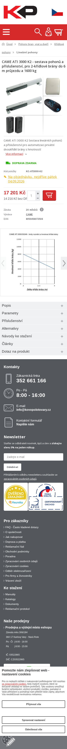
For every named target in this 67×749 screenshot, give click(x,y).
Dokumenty (12, 603)
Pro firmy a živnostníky (18, 575)
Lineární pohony (27, 52)
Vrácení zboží (13, 580)
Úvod (9, 44)
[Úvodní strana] (19, 12)
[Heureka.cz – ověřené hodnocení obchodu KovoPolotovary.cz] (15, 496)
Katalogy (10, 599)
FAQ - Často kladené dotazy (22, 527)
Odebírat (12, 467)
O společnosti (13, 532)
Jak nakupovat (14, 536)
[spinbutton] (31, 196)
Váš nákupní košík (58, 32)
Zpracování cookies (16, 566)
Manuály (10, 594)
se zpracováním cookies (14, 684)
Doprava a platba (15, 541)
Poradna (10, 556)
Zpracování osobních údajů (21, 561)
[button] (37, 193)
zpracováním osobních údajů (20, 478)
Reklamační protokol (17, 608)
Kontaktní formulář (29, 422)
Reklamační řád (14, 546)
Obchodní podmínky (17, 551)
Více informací (14, 154)
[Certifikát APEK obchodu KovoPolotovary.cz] (45, 510)
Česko (55, 12)
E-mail (33, 407)
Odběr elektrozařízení (18, 570)
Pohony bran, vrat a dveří (33, 44)
